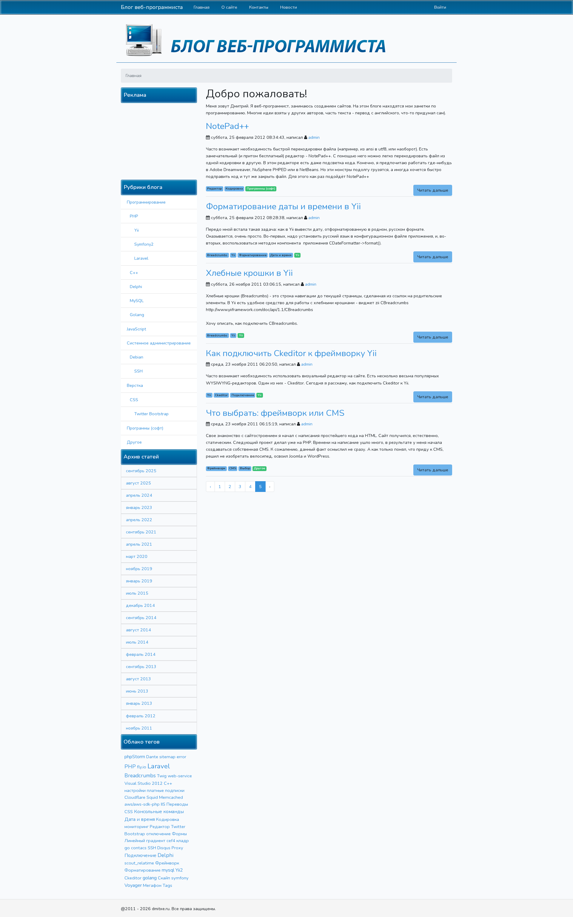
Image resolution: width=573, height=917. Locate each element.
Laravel (141, 258)
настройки (135, 790)
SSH (138, 371)
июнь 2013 (137, 691)
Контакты (258, 7)
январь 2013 (139, 703)
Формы (179, 834)
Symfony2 (144, 244)
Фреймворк (167, 863)
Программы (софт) (145, 428)
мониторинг (136, 827)
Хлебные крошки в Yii (249, 273)
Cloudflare (134, 797)
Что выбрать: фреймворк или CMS (275, 413)
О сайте (229, 7)
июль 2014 (137, 642)
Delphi (136, 287)
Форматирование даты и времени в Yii (283, 206)
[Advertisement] (161, 140)
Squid (152, 797)
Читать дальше (432, 190)
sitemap (167, 757)
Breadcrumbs (140, 775)
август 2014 (138, 630)
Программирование (146, 202)
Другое (134, 442)
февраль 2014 (140, 654)
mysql (168, 870)
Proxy (177, 848)
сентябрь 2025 (141, 471)
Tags (167, 885)
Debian (136, 357)
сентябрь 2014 (141, 618)
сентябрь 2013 (141, 667)
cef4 (171, 841)
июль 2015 (137, 593)
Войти (440, 7)
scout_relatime (139, 863)
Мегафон (152, 885)
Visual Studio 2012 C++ (148, 783)
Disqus (163, 848)
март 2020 (136, 556)
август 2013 (138, 679)
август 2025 (138, 483)
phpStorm (134, 756)
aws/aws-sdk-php (142, 804)
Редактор (160, 827)
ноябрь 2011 (139, 728)
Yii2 (179, 870)
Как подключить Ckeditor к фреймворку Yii (291, 353)
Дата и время (139, 819)
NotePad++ (227, 126)
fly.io (141, 767)
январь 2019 (139, 581)
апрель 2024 (139, 495)
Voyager (133, 885)
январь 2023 (139, 507)
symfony (180, 878)
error (181, 757)
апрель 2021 (139, 544)
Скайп (164, 878)
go (127, 848)
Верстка (135, 385)
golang (150, 878)
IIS (163, 804)
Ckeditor (132, 878)
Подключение (140, 855)
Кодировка (167, 819)
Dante (152, 757)
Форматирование (142, 870)
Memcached (171, 797)
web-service (180, 776)
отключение (158, 834)
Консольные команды (159, 811)
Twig (162, 776)
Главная (202, 7)
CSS (134, 400)
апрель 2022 (139, 520)
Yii (136, 230)
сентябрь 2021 (141, 532)
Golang (137, 315)
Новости (288, 7)
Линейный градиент (144, 841)
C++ (134, 273)
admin (314, 137)
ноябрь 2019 (139, 569)
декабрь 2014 (140, 605)
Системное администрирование (159, 343)
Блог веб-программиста (152, 7)
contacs (139, 848)
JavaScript (136, 329)
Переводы (177, 804)
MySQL (137, 301)
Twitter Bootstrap (151, 414)
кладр (182, 841)
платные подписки (165, 790)
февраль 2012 (140, 716)
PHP (134, 216)
